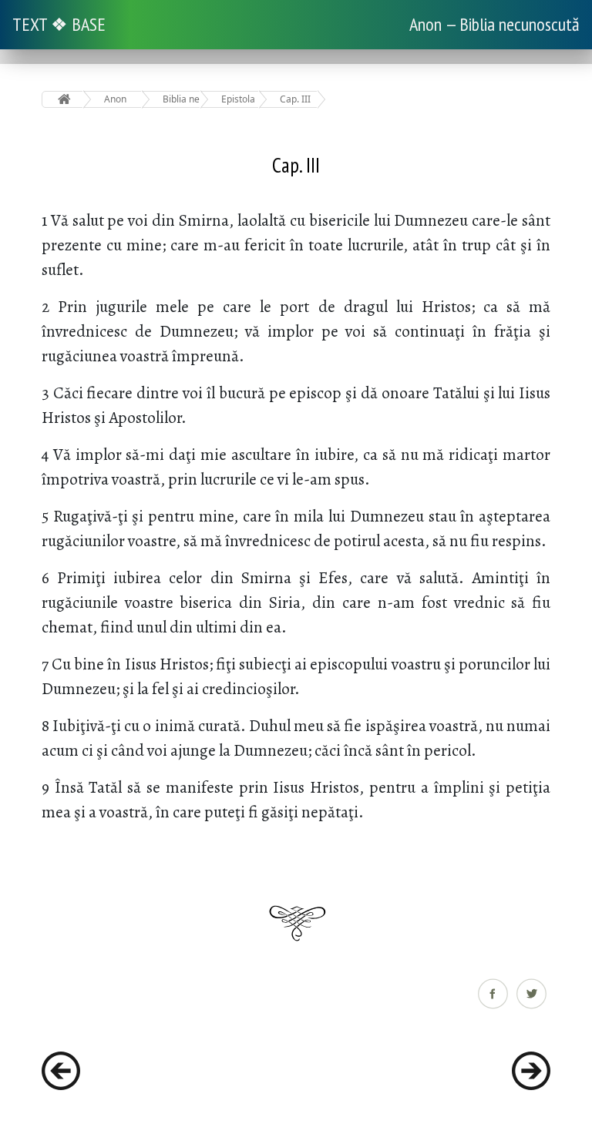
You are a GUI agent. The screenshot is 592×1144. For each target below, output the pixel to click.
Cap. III (295, 99)
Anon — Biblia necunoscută (494, 24)
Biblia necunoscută (181, 99)
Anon (115, 99)
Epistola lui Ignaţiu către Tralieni (240, 99)
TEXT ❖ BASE (59, 24)
